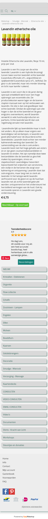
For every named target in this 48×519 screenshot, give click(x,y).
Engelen (7, 315)
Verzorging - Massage (13, 376)
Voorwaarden (9, 477)
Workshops (8, 437)
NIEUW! (6, 269)
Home (5, 458)
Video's (6, 414)
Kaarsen (7, 345)
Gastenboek (8, 473)
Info (4, 462)
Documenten (9, 422)
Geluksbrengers (10, 353)
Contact (6, 466)
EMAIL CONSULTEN (12, 407)
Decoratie (8, 361)
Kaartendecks (9, 384)
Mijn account (9, 470)
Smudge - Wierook (12, 368)
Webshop (5, 21)
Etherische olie (37, 21)
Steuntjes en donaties (13, 445)
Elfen (5, 322)
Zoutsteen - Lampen (12, 307)
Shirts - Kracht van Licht (14, 429)
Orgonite (7, 284)
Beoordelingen (26, 262)
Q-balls (6, 299)
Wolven (6, 330)
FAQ (4, 481)
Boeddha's (8, 338)
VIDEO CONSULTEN (12, 399)
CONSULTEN (9, 391)
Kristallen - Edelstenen (14, 276)
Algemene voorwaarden (32, 506)
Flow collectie (9, 292)
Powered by (24, 516)
